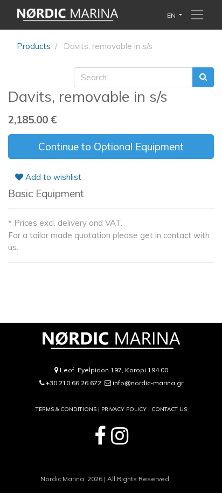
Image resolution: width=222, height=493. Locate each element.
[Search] (203, 77)
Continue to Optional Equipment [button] (111, 146)
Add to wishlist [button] (52, 177)
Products (34, 46)
